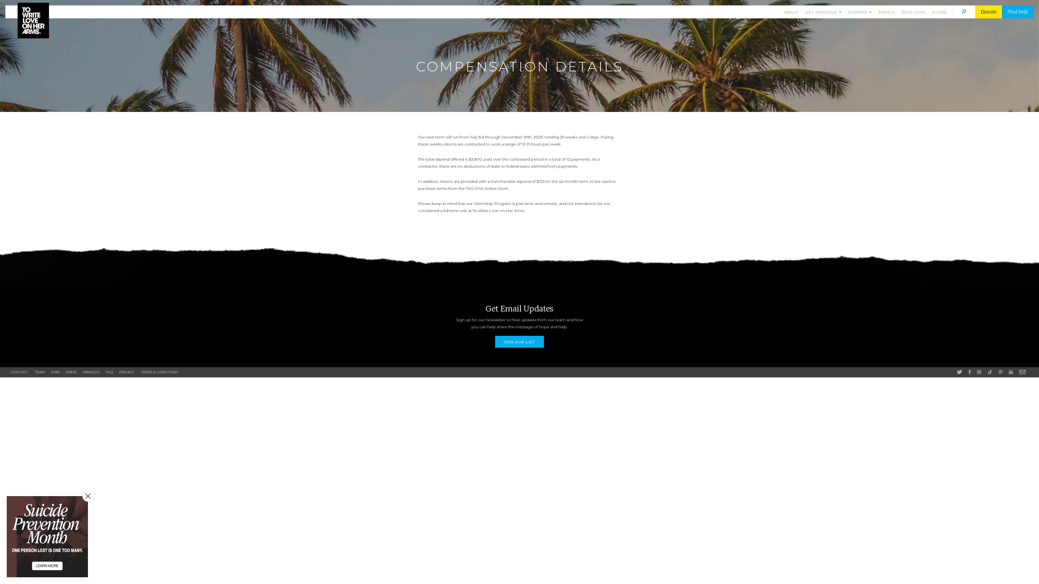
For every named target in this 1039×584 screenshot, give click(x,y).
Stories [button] (858, 12)
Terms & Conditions (159, 372)
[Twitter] (959, 372)
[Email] (1022, 372)
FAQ (109, 372)
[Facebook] (970, 372)
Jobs (55, 372)
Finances (91, 372)
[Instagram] (979, 372)
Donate (989, 12)
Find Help (1017, 12)
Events (886, 12)
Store (939, 12)
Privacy (126, 372)
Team (40, 372)
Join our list (519, 342)
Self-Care (914, 12)
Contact (19, 372)
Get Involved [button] (821, 12)
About (791, 12)
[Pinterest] (1000, 372)
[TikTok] (990, 372)
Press (71, 372)
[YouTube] (1011, 372)
